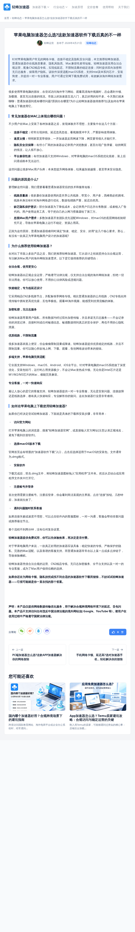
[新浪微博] (30, 631)
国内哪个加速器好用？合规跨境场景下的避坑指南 (35, 718)
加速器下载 (39, 7)
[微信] (21, 631)
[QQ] (38, 631)
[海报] (47, 631)
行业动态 (59, 7)
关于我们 (123, 7)
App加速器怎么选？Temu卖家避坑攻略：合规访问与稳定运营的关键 (96, 718)
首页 (25, 7)
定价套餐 (92, 7)
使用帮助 (108, 7)
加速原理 (77, 7)
